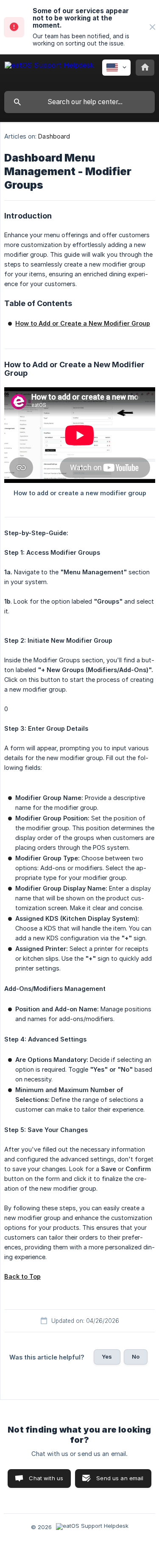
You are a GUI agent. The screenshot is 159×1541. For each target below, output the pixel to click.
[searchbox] (79, 102)
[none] (152, 27)
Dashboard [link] (54, 136)
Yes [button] (107, 1356)
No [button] (135, 1356)
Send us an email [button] (119, 1478)
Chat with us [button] (46, 1478)
